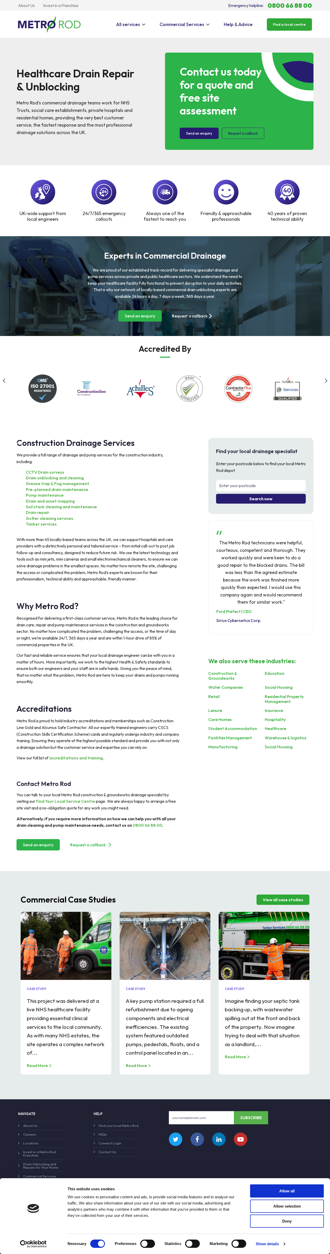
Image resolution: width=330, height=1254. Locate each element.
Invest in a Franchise (60, 5)
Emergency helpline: (270, 5)
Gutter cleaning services (49, 518)
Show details (267, 1244)
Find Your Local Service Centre (65, 801)
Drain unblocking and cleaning (55, 477)
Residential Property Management (284, 699)
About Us (26, 5)
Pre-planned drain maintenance (57, 489)
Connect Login (110, 1143)
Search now (261, 498)
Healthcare (275, 728)
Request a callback (243, 133)
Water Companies (225, 687)
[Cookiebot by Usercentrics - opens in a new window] (33, 1244)
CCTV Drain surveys (45, 472)
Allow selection (287, 1206)
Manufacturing (222, 746)
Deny (287, 1221)
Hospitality (275, 719)
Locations (30, 1143)
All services (128, 24)
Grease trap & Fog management (57, 483)
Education (274, 673)
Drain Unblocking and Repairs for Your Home (40, 1165)
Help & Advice (238, 24)
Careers (29, 1134)
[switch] (147, 1244)
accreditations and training (76, 757)
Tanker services (41, 524)
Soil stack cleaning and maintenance (61, 506)
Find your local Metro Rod (118, 1126)
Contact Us (107, 1152)
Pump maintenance (45, 495)
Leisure (215, 710)
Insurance (274, 710)
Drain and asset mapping (50, 501)
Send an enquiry (199, 133)
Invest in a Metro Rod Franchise (39, 1153)
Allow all (287, 1191)
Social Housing (279, 687)
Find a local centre (289, 24)
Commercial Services (182, 24)
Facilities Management (230, 737)
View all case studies (283, 899)
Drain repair (37, 512)
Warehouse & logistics (285, 737)
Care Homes (220, 719)
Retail (214, 696)
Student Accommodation (232, 728)
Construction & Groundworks (222, 676)
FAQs (103, 1134)
